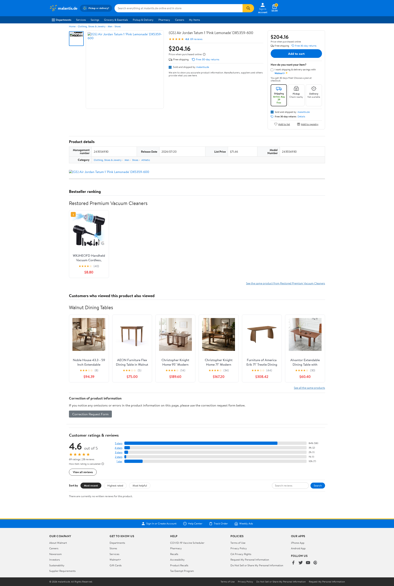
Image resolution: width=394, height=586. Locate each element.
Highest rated (115, 485)
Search (318, 485)
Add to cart (296, 53)
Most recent (91, 485)
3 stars (118, 452)
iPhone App (297, 543)
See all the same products (309, 388)
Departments (63, 20)
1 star (119, 461)
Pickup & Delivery (143, 20)
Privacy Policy (238, 548)
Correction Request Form (90, 414)
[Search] (248, 8)
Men (110, 26)
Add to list (284, 124)
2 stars (118, 456)
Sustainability (56, 565)
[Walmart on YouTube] (308, 562)
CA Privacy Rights (240, 554)
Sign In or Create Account (161, 523)
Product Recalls (179, 565)
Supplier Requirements (62, 571)
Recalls (174, 554)
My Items (194, 20)
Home (72, 26)
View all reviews (83, 472)
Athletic (145, 160)
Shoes (118, 26)
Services (81, 20)
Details (301, 116)
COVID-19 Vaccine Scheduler (187, 543)
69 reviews (196, 39)
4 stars (118, 447)
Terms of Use (237, 543)
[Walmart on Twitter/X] (300, 562)
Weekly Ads (246, 523)
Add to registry (309, 124)
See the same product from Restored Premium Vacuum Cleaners (285, 283)
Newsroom (55, 554)
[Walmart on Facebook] (293, 562)
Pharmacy (164, 20)
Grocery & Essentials (116, 20)
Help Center (195, 523)
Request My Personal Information (249, 559)
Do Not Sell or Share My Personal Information (256, 565)
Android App (298, 548)
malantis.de (202, 67)
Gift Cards (115, 565)
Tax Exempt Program (182, 571)
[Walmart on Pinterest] (315, 562)
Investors (54, 559)
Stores (113, 548)
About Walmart (58, 543)
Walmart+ (115, 559)
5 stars (118, 443)
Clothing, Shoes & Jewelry (91, 26)
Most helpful (140, 485)
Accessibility (177, 559)
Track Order (221, 523)
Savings (95, 20)
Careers (179, 20)
